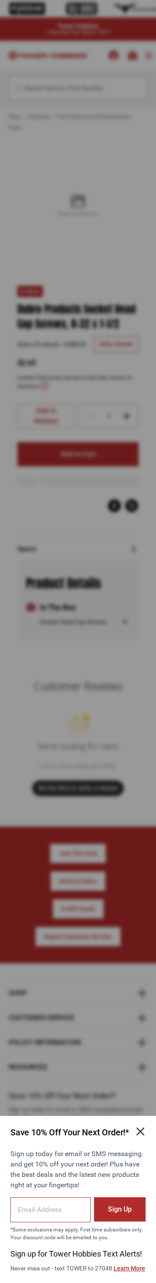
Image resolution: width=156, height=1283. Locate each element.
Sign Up (120, 1209)
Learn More (129, 1268)
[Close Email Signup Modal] (140, 1131)
